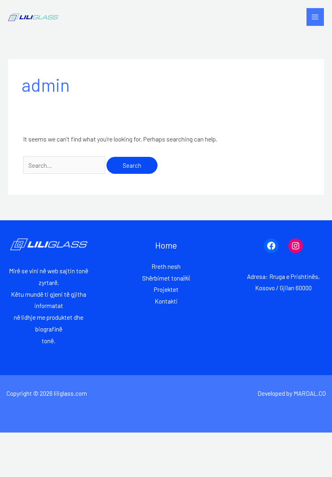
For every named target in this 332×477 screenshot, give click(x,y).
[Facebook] (271, 245)
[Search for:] (64, 165)
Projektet (166, 289)
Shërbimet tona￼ (166, 278)
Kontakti (166, 301)
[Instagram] (295, 245)
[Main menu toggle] (315, 16)
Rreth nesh (166, 266)
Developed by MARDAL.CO (292, 393)
